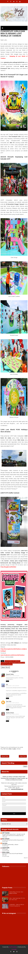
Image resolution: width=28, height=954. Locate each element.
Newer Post (5, 756)
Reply (7, 681)
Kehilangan (5, 849)
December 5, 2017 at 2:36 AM (13, 702)
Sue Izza (8, 701)
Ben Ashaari (5, 838)
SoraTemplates (13, 947)
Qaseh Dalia (10, 674)
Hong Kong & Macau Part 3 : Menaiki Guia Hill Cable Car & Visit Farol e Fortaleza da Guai (13, 834)
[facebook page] (11, 1)
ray (7, 684)
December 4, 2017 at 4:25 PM (13, 675)
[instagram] (17, 1)
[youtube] (20, 1)
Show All (25, 857)
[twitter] (14, 1)
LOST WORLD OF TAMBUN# (12, 661)
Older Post (23, 756)
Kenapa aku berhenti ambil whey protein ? (13, 840)
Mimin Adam (5, 852)
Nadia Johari (10, 713)
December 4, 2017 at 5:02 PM (13, 685)
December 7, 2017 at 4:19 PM (13, 714)
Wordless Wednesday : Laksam (10, 844)
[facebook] (8, 1)
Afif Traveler (6, 833)
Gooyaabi (14, 949)
